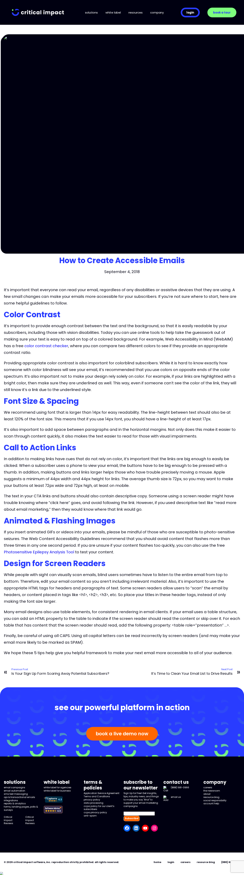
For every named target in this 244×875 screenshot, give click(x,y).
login (190, 12)
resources (135, 12)
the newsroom (211, 790)
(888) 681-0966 (180, 787)
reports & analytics (15, 803)
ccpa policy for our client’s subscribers (99, 807)
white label (113, 12)
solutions (91, 12)
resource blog (211, 797)
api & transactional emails (19, 797)
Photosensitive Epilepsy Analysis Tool (39, 552)
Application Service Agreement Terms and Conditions (101, 795)
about (206, 794)
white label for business (57, 790)
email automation (14, 790)
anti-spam (90, 815)
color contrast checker (46, 346)
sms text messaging (16, 794)
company (157, 12)
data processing (93, 802)
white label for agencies (57, 787)
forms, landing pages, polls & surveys (21, 808)
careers (207, 787)
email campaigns (14, 787)
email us (176, 797)
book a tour (222, 12)
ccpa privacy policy (95, 812)
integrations (11, 800)
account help (211, 803)
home (157, 862)
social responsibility (214, 800)
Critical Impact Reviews (8, 820)
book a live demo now (122, 733)
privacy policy (92, 799)
